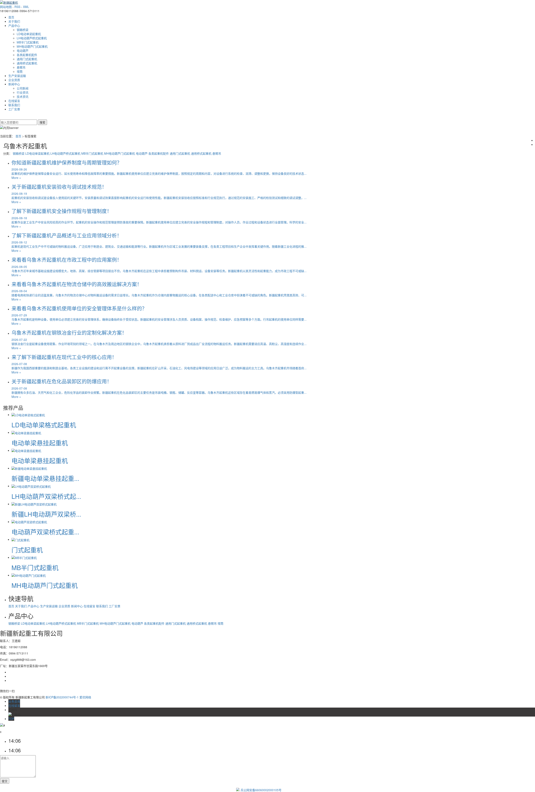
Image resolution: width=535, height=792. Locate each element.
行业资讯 (22, 92)
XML (26, 7)
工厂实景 (14, 109)
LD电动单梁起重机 (29, 34)
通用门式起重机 (27, 59)
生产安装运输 (17, 76)
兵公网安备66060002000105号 (261, 790)
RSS (17, 7)
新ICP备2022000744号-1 (62, 697)
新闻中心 (14, 84)
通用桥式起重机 (27, 63)
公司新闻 (22, 88)
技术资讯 (22, 96)
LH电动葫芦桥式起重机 (32, 38)
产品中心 (14, 25)
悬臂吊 (21, 67)
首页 (11, 17)
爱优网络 (85, 697)
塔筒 (20, 71)
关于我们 (14, 21)
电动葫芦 (22, 50)
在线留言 (14, 101)
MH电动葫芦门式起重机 (32, 46)
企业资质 (14, 80)
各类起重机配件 (27, 55)
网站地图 (6, 7)
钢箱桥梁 (22, 30)
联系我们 (14, 105)
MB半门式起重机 (28, 42)
